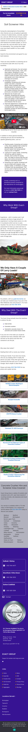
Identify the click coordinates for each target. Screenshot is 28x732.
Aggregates (7, 687)
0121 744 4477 (11, 565)
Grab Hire (6, 684)
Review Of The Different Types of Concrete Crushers (14, 443)
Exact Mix (6, 676)
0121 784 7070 (15, 367)
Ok (14, 729)
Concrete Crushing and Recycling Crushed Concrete (14, 459)
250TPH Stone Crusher (14, 414)
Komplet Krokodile (14, 399)
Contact (8, 597)
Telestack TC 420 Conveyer (14, 428)
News (18, 673)
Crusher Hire (7, 678)
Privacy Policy (20, 681)
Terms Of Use (20, 684)
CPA (18, 676)
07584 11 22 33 (21, 14)
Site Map (19, 687)
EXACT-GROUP (7, 2)
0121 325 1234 (11, 590)
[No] (26, 726)
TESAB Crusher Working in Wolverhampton (14, 384)
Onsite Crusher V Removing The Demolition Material (14, 475)
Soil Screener (7, 681)
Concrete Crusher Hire (15, 6)
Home (5, 6)
